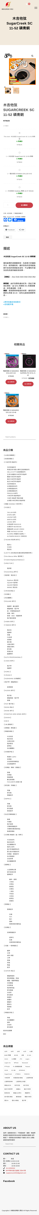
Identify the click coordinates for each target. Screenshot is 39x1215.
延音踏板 (10, 687)
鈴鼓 (8, 962)
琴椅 (8, 1018)
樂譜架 (9, 997)
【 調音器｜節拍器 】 (10, 728)
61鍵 (31, 1051)
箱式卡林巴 (27, 1089)
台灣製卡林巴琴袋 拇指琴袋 (16, 500)
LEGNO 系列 (11, 522)
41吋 (24, 1051)
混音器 (9, 639)
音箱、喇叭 (11, 613)
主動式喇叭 (11, 644)
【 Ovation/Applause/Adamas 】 (14, 560)
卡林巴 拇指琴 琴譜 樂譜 (15, 498)
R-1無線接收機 (17, 1066)
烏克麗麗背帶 (11, 861)
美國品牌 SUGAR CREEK (15, 529)
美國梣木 (27, 1093)
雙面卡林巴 (28, 1097)
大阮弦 (11, 896)
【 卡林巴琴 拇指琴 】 (10, 462)
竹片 (10, 917)
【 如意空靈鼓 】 (8, 459)
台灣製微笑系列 (12, 486)
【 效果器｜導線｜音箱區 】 (12, 767)
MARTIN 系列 (11, 519)
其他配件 (10, 811)
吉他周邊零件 (11, 764)
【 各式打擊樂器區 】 (10, 814)
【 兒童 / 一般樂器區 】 (11, 945)
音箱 (8, 700)
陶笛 (8, 965)
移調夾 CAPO (11, 757)
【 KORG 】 (7, 671)
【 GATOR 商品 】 (9, 971)
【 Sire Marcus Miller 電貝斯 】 (13, 556)
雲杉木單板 (15, 1100)
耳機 (8, 635)
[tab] (7, 237)
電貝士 (9, 545)
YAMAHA (27, 1074)
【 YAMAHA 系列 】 (10, 625)
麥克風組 (10, 808)
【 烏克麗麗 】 (8, 598)
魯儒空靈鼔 (11, 831)
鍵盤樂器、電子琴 (13, 608)
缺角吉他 (7, 1093)
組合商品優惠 (7, 1030)
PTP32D (7, 1066)
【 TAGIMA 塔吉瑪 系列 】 (12, 539)
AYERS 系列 (11, 515)
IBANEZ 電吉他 (12, 587)
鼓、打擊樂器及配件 (13, 611)
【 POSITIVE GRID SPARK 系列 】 (15, 714)
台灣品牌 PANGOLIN (14, 524)
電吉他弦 (10, 739)
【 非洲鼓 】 (7, 594)
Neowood (25, 1063)
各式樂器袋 (11, 856)
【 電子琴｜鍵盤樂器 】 (11, 682)
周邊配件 (10, 795)
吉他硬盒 (10, 983)
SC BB (13, 1070)
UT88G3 (17, 1074)
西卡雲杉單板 (8, 1097)
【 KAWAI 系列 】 (9, 621)
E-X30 (29, 1055)
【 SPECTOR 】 (8, 563)
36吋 (12, 1051)
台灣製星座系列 (12, 488)
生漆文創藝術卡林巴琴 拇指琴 (17, 474)
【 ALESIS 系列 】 (9, 690)
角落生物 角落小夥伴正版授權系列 (18, 469)
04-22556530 (10, 1168)
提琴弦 (9, 746)
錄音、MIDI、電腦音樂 (14, 616)
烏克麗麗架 (11, 1020)
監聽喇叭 (10, 654)
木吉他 (9, 547)
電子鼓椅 (10, 824)
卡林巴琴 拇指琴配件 (14, 496)
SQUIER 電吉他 (12, 585)
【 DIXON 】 (7, 717)
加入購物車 (24, 205)
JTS (21, 1059)
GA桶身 (14, 1059)
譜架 (8, 1022)
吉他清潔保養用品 (13, 761)
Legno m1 (7, 1063)
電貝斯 (9, 568)
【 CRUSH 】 (7, 675)
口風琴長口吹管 (20, 1081)
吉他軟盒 (10, 985)
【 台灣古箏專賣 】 (9, 455)
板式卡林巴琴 (8, 1089)
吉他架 (9, 992)
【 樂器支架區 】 (8, 1012)
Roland (27, 1066)
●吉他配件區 (8, 304)
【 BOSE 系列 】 (9, 711)
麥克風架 (10, 995)
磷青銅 (23, 217)
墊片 (10, 919)
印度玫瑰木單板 (18, 1078)
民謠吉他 (10, 651)
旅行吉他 (26, 1085)
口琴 (8, 958)
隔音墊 (9, 1007)
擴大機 (9, 642)
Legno (27, 1059)
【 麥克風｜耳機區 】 (10, 785)
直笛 (8, 960)
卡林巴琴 (7, 1078)
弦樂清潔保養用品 (15, 942)
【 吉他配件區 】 (8, 752)
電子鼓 (9, 695)
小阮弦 (11, 882)
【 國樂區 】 (7, 864)
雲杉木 (6, 1100)
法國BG (18, 1089)
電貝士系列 (11, 847)
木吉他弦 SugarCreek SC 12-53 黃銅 (21, 156)
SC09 (6, 1070)
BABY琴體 (7, 1055)
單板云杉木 (7, 1085)
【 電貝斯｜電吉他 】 (10, 575)
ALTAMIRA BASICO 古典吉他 (17, 536)
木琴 (8, 953)
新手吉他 (17, 1085)
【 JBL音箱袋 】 (8, 724)
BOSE (16, 1055)
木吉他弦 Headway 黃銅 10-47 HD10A (20, 191)
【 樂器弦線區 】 (18, 213)
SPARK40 (22, 1070)
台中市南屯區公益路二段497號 (16, 1170)
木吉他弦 (9, 213)
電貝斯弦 (10, 743)
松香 (10, 940)
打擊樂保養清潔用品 (13, 829)
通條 (10, 921)
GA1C (6, 1059)
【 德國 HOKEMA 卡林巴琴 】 (13, 504)
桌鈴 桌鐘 (10, 955)
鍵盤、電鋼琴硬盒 (13, 980)
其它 (4, 1034)
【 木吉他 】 (7, 507)
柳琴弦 (11, 898)
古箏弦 (11, 889)
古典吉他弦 (11, 741)
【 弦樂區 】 (7, 927)
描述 (7, 237)
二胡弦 (11, 891)
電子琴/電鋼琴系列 (13, 849)
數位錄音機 (11, 779)
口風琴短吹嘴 (8, 1081)
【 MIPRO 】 (7, 799)
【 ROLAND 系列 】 (10, 601)
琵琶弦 (11, 901)
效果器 (9, 775)
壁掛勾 (9, 1004)
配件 (8, 967)
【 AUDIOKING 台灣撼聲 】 (12, 678)
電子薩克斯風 (11, 618)
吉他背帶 (10, 859)
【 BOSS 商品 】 (9, 707)
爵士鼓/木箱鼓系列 (13, 851)
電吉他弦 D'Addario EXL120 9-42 (21, 173)
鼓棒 (8, 819)
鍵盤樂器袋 (11, 976)
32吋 (5, 1051)
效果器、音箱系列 (13, 854)
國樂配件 (10, 874)
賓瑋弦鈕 (18, 1097)
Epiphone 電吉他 (12, 580)
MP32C (16, 1063)
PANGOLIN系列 (12, 493)
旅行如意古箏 (11, 872)
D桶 (22, 1055)
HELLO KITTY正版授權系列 (16, 472)
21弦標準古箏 (11, 869)
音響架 (9, 999)
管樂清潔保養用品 (15, 924)
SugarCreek (10, 217)
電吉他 (9, 549)
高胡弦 (11, 886)
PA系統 (9, 637)
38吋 (18, 1051)
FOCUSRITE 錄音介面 (14, 782)
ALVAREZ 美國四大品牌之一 (16, 534)
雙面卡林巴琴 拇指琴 (14, 477)
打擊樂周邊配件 (12, 826)
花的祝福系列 (11, 467)
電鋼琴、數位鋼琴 (13, 606)
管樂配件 (10, 909)
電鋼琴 (9, 632)
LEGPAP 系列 (11, 517)
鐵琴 (8, 951)
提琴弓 (11, 937)
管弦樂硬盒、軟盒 (13, 978)
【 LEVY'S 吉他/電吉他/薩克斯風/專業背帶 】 (18, 553)
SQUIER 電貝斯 (12, 582)
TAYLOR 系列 (11, 512)
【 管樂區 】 (7, 904)
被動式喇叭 (11, 647)
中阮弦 (11, 894)
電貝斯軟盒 (11, 988)
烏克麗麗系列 (11, 844)
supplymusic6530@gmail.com (16, 1173)
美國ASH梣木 (17, 1093)
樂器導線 (10, 777)
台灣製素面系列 (12, 491)
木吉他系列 (11, 840)
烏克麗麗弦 (11, 748)
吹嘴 (10, 914)
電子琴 (9, 666)
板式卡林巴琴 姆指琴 (14, 481)
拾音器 (9, 759)
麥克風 (9, 649)
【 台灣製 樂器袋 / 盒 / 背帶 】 (13, 835)
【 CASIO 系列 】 (9, 661)
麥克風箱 (10, 990)
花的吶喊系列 (11, 484)
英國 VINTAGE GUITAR (15, 531)
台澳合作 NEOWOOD (14, 526)
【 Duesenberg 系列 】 (11, 572)
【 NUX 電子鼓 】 (9, 704)
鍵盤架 (9, 1002)
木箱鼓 (9, 822)
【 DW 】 (6, 721)
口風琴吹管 (29, 1078)
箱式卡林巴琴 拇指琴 (14, 479)
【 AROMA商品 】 (9, 591)
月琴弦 (11, 884)
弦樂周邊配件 (11, 932)
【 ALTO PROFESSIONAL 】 (13, 657)
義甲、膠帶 (13, 879)
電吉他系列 (11, 842)
